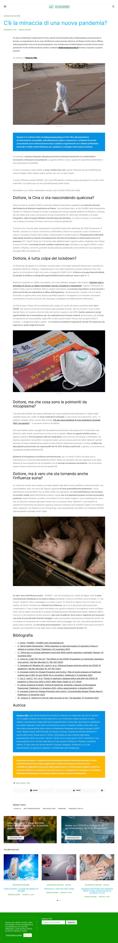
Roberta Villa (22, 715)
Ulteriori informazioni (76, 773)
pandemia (62, 808)
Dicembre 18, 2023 (71, 832)
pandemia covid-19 (76, 808)
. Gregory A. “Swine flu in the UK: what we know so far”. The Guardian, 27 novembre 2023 (58, 698)
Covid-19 (18, 808)
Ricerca (86, 823)
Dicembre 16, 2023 (10, 30)
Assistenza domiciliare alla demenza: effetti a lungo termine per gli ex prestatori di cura (97, 891)
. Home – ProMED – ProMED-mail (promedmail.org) (41, 643)
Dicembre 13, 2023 (13, 832)
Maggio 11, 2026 (66, 892)
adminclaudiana (25, 30)
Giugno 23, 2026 (28, 894)
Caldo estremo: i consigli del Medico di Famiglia (21, 890)
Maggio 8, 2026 (104, 897)
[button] (57, 900)
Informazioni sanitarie (12, 16)
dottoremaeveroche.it (68, 47)
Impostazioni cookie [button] (14, 935)
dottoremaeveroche (32, 808)
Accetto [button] (27, 935)
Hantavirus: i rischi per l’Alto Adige (59, 889)
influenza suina (49, 808)
